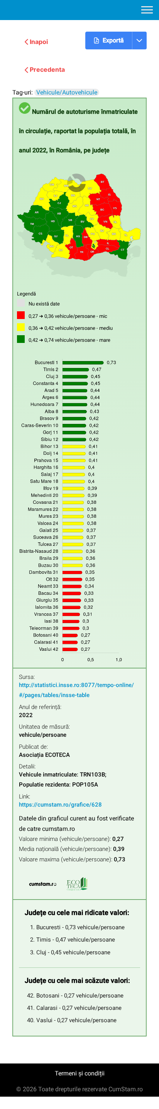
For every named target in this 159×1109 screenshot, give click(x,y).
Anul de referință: (40, 707)
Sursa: (27, 677)
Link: (24, 797)
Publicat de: (33, 747)
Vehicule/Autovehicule (66, 92)
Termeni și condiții (80, 1073)
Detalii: (27, 767)
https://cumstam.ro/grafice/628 (60, 804)
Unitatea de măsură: (44, 727)
